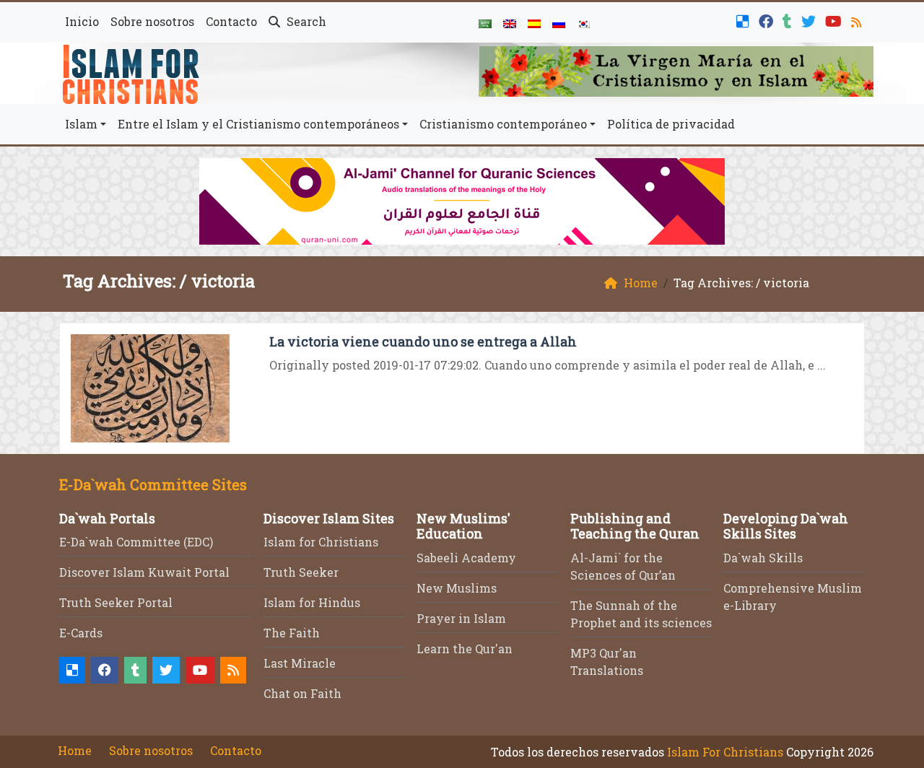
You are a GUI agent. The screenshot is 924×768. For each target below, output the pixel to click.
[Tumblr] (789, 20)
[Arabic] (485, 22)
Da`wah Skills (763, 557)
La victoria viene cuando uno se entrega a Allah (423, 341)
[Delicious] (744, 20)
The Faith (291, 632)
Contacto (231, 21)
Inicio (82, 21)
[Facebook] (768, 20)
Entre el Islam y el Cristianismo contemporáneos (258, 123)
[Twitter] (810, 20)
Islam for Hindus (311, 602)
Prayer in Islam (461, 618)
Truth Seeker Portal (116, 602)
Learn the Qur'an (465, 648)
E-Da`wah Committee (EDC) (136, 541)
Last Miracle (299, 663)
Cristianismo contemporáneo (503, 123)
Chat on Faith (302, 693)
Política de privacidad (671, 123)
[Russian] (558, 22)
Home (75, 750)
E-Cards (81, 632)
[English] (509, 22)
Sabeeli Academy (466, 557)
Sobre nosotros (152, 21)
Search (305, 21)
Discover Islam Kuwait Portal (144, 572)
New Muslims (457, 587)
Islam (81, 123)
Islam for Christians (320, 541)
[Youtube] (835, 20)
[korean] (583, 22)
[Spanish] (534, 22)
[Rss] (858, 20)
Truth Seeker (301, 572)
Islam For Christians (725, 751)
